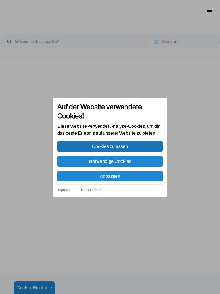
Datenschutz (91, 190)
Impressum (65, 190)
